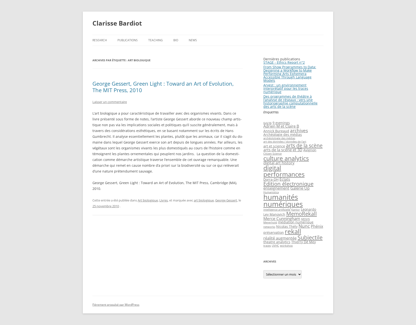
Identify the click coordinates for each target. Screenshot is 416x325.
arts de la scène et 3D (282, 149)
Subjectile (310, 237)
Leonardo (308, 209)
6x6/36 (267, 123)
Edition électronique (288, 183)
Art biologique (148, 200)
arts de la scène (304, 145)
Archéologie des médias (282, 134)
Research (99, 40)
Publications (127, 40)
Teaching (155, 40)
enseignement (276, 188)
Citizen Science (272, 153)
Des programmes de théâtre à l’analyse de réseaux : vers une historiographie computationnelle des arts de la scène (290, 101)
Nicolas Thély (287, 226)
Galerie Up (300, 188)
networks (269, 226)
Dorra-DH (271, 179)
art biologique (204, 200)
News (193, 40)
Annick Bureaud (276, 131)
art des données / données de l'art (284, 141)
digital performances (284, 171)
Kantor (295, 209)
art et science (274, 146)
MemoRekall (301, 213)
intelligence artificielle (276, 209)
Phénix (317, 226)
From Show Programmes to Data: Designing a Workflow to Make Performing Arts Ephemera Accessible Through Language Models (289, 74)
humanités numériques (283, 200)
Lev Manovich (274, 214)
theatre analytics (276, 242)
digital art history (278, 163)
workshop (286, 245)
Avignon (309, 150)
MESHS (305, 219)
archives (299, 130)
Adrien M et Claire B (281, 126)
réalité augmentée (280, 238)
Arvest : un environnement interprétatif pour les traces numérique (285, 88)
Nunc (304, 226)
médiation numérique (295, 222)
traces (267, 245)
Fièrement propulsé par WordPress (115, 305)
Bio (175, 40)
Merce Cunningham (281, 218)
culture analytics (286, 158)
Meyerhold (270, 222)
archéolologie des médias (279, 138)
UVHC (275, 245)
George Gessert (226, 200)
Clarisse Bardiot (117, 23)
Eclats (285, 179)
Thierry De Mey (303, 242)
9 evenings (281, 122)
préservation (273, 232)
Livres (163, 200)
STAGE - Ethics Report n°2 (284, 62)
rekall (293, 231)
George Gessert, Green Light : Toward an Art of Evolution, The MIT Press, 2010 (163, 86)
